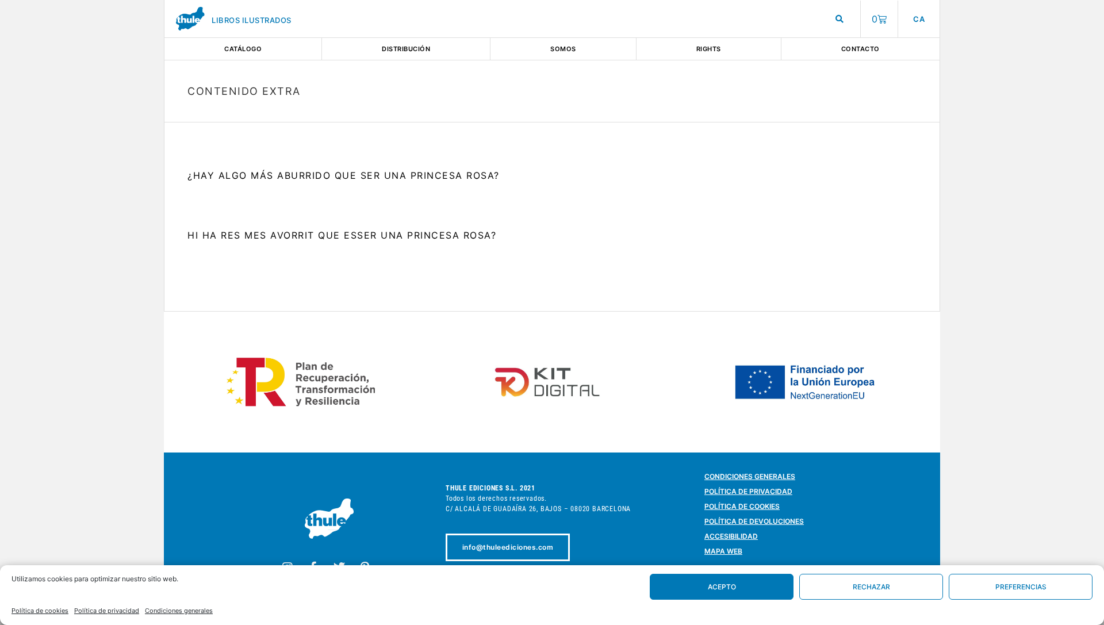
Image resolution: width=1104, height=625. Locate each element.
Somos (563, 49)
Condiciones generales (179, 611)
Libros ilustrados (252, 20)
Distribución (406, 49)
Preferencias (1020, 586)
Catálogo (243, 49)
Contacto (860, 49)
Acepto (722, 586)
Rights (708, 49)
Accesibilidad (731, 536)
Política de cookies (40, 611)
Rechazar (871, 586)
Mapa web (723, 551)
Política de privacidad (106, 611)
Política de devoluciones (754, 521)
